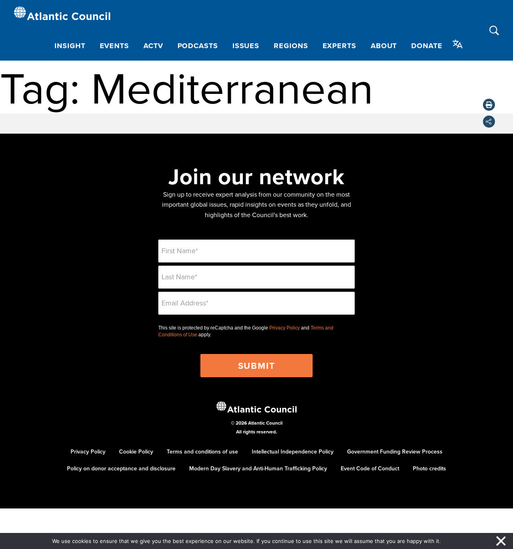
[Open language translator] (457, 44)
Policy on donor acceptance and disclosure (121, 468)
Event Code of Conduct (370, 468)
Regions (291, 46)
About (384, 46)
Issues (245, 46)
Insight (70, 46)
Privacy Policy (284, 328)
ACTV (153, 46)
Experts (339, 46)
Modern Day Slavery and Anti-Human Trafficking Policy (258, 468)
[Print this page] (489, 105)
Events (114, 46)
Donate (426, 46)
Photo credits (429, 468)
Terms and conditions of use (202, 451)
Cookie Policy (136, 451)
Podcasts (198, 46)
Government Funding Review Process (394, 451)
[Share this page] (489, 122)
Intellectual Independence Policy (292, 451)
